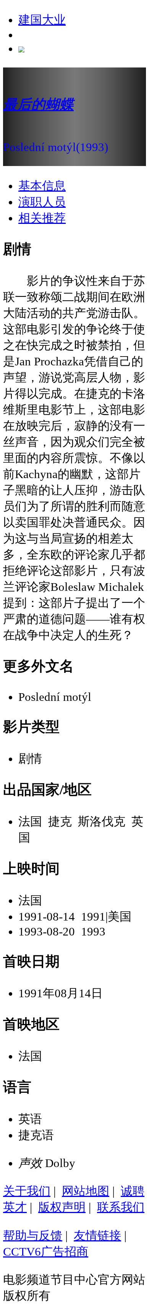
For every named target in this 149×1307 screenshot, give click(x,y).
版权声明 (62, 1207)
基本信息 (42, 185)
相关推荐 (42, 218)
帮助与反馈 (32, 1235)
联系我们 (120, 1207)
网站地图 (85, 1191)
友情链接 (97, 1235)
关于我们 (26, 1191)
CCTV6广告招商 (45, 1251)
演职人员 (42, 202)
